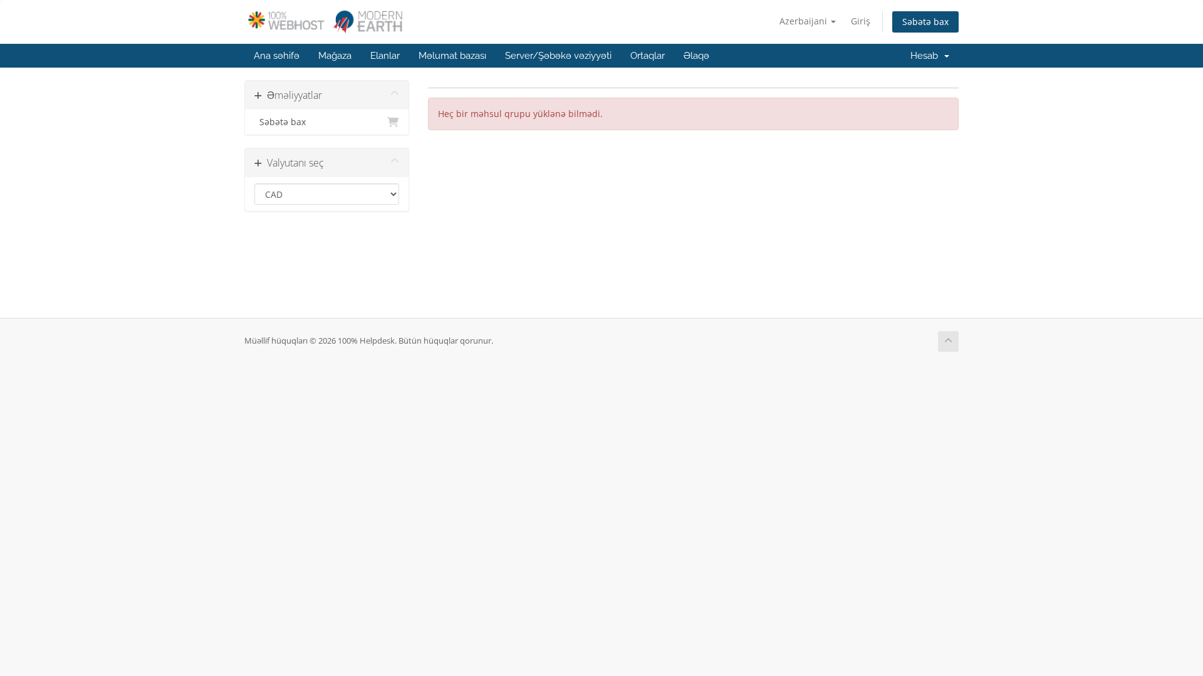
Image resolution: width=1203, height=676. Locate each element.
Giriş (860, 21)
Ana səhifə (276, 55)
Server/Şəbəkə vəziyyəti (558, 55)
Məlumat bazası (452, 55)
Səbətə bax (925, 22)
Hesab (926, 55)
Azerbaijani (804, 21)
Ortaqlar (647, 55)
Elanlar (385, 55)
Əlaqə (696, 55)
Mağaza (335, 55)
